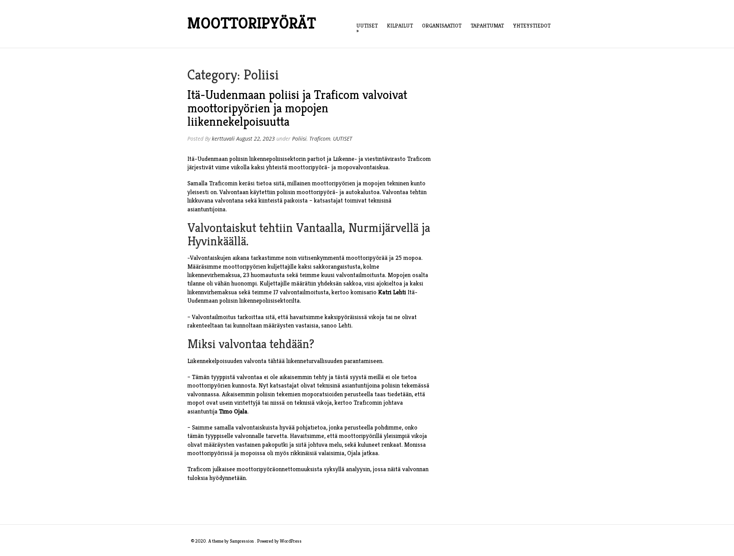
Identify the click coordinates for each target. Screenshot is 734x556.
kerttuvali (223, 138)
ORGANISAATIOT (441, 25)
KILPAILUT (400, 25)
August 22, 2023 (255, 138)
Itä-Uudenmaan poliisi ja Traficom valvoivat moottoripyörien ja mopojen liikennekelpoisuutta (297, 108)
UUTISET (367, 28)
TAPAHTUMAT (487, 25)
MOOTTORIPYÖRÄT (251, 22)
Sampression (242, 541)
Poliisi (299, 138)
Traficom (319, 138)
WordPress (291, 541)
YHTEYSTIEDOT (531, 25)
